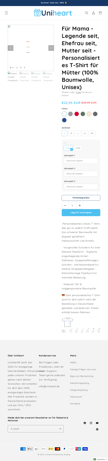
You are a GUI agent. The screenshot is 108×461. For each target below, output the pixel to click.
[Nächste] (51, 48)
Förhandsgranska (81, 197)
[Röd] (76, 113)
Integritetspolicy (79, 390)
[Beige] (89, 113)
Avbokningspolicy (79, 383)
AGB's (73, 362)
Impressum (76, 396)
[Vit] (64, 113)
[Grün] (82, 113)
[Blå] (64, 120)
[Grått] (70, 113)
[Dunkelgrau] (95, 113)
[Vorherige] (10, 48)
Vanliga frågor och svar (83, 369)
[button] (6, 12)
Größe (66, 128)
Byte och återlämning (81, 376)
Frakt (78, 92)
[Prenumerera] (60, 428)
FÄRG (65, 108)
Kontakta (75, 403)
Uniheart (49, 454)
